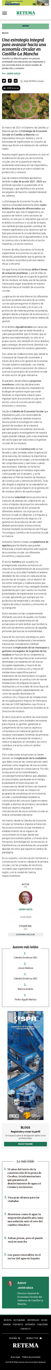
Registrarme (25, 1144)
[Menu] (5, 13)
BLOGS (44, 1320)
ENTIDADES (30, 1324)
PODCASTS (18, 1324)
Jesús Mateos (25, 968)
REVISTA (7, 1320)
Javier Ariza (13, 73)
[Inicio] (26, 13)
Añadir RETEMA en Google (34, 81)
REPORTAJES (33, 1320)
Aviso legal (15, 1357)
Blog (5, 33)
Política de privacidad (31, 1357)
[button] (4, 81)
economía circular (25, 934)
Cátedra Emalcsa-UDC (25, 957)
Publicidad (42, 1324)
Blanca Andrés (25, 989)
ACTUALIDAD (19, 1320)
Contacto (26, 1329)
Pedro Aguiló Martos (25, 999)
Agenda (7, 1324)
